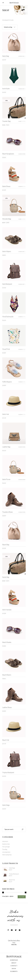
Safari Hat (5, 414)
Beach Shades (6, 642)
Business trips (6, 844)
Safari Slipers (6, 251)
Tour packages (6, 846)
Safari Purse (6, 479)
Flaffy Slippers (7, 382)
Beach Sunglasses (8, 154)
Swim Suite (6, 88)
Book (14, 968)
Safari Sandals (6, 610)
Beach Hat (5, 740)
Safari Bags (6, 805)
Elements (14, 971)
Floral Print (6, 349)
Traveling (4, 849)
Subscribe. (14, 944)
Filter (21, 896)
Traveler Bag (6, 121)
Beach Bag (5, 544)
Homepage (14, 960)
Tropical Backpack (8, 772)
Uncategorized (6, 852)
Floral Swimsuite (7, 316)
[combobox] (10, 27)
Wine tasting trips (7, 854)
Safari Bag (5, 56)
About (14, 963)
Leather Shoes (7, 707)
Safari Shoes (6, 186)
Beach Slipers (6, 675)
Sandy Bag (5, 577)
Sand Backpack (7, 284)
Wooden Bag (6, 219)
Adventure (5, 841)
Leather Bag (6, 447)
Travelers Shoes (7, 512)
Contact (13, 965)
